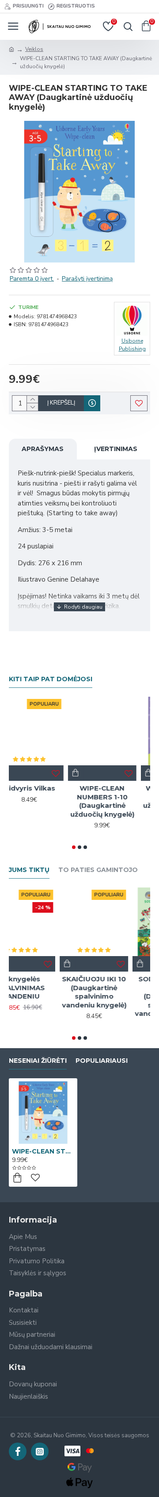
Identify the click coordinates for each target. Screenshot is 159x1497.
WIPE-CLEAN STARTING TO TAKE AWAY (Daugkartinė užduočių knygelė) (43, 1151)
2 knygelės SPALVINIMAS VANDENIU (43, 987)
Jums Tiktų (29, 870)
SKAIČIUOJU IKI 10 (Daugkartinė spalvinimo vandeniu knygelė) (116, 992)
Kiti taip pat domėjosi (50, 679)
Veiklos (34, 49)
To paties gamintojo (98, 870)
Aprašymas (43, 449)
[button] (74, 847)
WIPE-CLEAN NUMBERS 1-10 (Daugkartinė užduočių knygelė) (116, 801)
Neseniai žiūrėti (38, 1061)
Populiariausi (102, 1061)
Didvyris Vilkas (43, 788)
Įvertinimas (115, 449)
